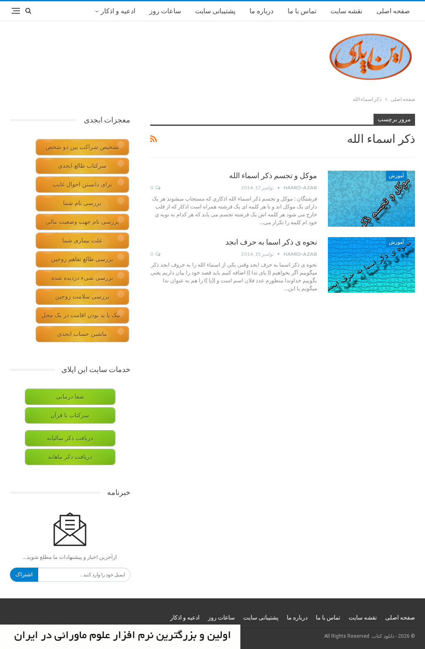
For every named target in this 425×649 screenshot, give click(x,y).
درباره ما (261, 11)
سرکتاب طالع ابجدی (82, 166)
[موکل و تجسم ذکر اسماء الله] (371, 198)
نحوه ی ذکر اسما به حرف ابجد (271, 242)
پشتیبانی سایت (215, 11)
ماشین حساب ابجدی (82, 334)
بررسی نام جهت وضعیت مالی (82, 222)
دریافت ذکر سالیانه (70, 438)
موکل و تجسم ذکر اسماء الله (273, 175)
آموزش (396, 176)
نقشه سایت (346, 11)
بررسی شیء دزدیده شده (82, 278)
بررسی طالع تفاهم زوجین (82, 259)
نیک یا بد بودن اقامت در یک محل (81, 315)
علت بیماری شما (82, 241)
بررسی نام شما (82, 203)
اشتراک (24, 574)
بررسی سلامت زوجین (82, 297)
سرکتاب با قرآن (70, 415)
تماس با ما (302, 11)
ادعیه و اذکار (118, 11)
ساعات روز (165, 11)
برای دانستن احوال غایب (82, 184)
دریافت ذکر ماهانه (70, 457)
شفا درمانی (70, 397)
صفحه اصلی (393, 11)
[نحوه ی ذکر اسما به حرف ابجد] (371, 265)
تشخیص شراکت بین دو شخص (82, 147)
